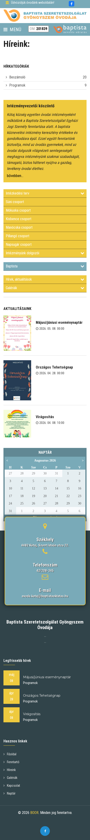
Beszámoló (17, 77)
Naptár (11, 793)
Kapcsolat (13, 785)
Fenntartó (13, 762)
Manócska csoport (19, 227)
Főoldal (11, 754)
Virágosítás (45, 417)
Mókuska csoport (18, 210)
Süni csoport (15, 202)
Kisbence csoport (18, 219)
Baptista (12, 266)
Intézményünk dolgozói (22, 253)
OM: (38, 29)
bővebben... (15, 176)
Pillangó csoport (17, 236)
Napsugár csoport (19, 244)
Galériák (11, 288)
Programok (17, 85)
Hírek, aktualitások (19, 279)
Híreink (11, 770)
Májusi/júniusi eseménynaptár (59, 322)
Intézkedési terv (17, 193)
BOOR (34, 812)
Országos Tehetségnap (54, 367)
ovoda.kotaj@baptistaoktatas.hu (45, 596)
